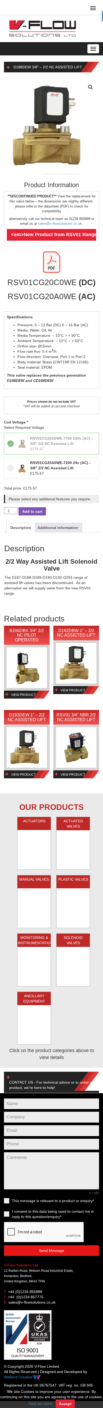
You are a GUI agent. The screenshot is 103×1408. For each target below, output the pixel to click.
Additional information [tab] (58, 528)
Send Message (51, 1250)
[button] (90, 87)
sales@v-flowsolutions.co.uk (60, 224)
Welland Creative (18, 1377)
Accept (65, 1404)
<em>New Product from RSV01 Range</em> (53, 234)
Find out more (40, 1403)
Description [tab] (20, 528)
